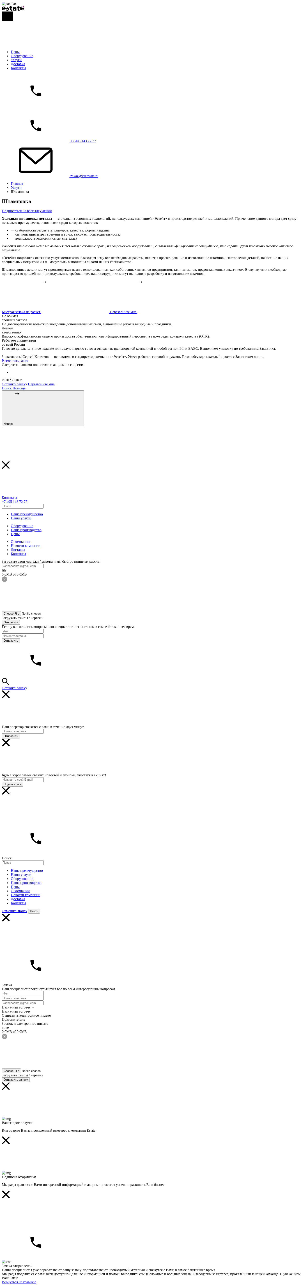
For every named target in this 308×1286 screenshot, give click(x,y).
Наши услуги (21, 518)
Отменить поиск (14, 911)
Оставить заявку (14, 384)
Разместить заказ (15, 361)
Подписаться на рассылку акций (27, 211)
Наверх (9, 424)
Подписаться (12, 784)
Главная (17, 183)
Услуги (16, 60)
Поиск (7, 388)
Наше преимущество (27, 514)
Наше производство (26, 530)
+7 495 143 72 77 (14, 502)
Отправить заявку (16, 1079)
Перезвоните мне (41, 384)
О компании (20, 542)
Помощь (19, 388)
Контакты (18, 68)
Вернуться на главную (19, 1282)
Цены (15, 52)
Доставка (18, 64)
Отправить (11, 622)
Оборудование (22, 56)
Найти (34, 911)
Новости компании (25, 546)
